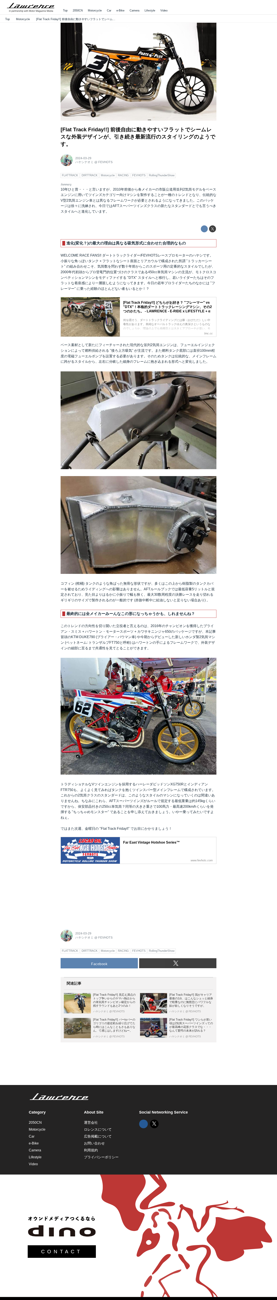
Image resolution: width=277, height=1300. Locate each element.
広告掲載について (98, 1136)
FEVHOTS (105, 162)
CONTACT (61, 1251)
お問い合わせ (94, 1143)
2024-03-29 (83, 158)
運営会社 (91, 1122)
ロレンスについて (98, 1129)
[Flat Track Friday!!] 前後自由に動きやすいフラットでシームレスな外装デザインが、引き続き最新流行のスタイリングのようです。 (138, 137)
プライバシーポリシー (101, 1157)
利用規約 (91, 1150)
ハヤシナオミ (84, 162)
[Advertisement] (93, 894)
